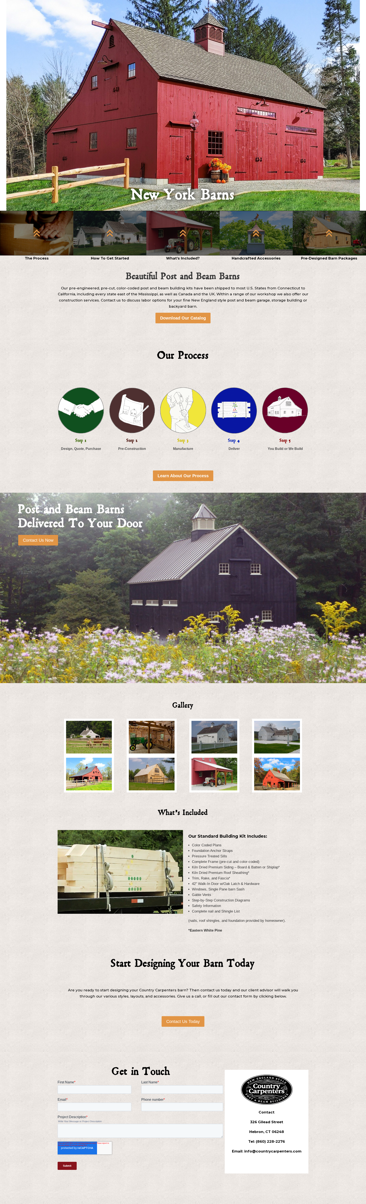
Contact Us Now (38, 540)
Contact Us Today (183, 1021)
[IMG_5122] (277, 789)
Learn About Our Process (183, 475)
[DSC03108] (214, 789)
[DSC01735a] (152, 789)
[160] (214, 752)
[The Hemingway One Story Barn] (89, 789)
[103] (89, 752)
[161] (277, 752)
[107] (152, 752)
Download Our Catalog (183, 318)
